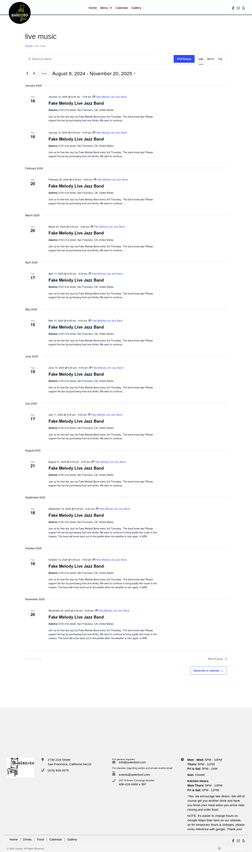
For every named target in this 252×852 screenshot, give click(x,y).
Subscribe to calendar (206, 670)
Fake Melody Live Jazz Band (76, 103)
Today (44, 73)
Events (29, 46)
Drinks (27, 839)
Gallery (72, 839)
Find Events (184, 59)
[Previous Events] (27, 73)
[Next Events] (34, 73)
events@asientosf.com (134, 774)
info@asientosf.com (132, 762)
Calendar (55, 839)
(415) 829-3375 (58, 770)
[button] (233, 8)
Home (13, 839)
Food (40, 839)
